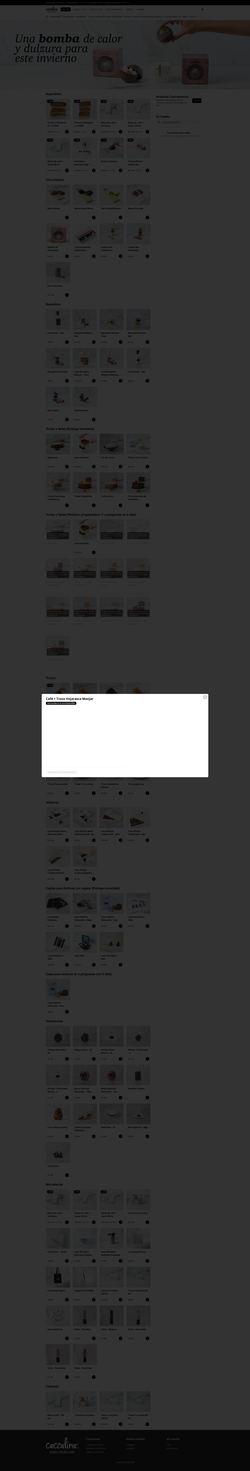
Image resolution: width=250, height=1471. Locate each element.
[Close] (205, 697)
